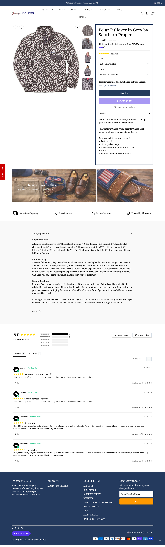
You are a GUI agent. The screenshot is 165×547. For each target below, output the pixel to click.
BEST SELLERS (47, 10)
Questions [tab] (33, 354)
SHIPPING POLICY (91, 494)
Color (101, 69)
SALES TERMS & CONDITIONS (97, 502)
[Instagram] (15, 528)
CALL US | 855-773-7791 (94, 519)
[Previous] (15, 28)
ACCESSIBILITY (90, 515)
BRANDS (118, 10)
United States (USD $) (140, 532)
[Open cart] (152, 13)
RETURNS (88, 498)
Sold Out (124, 93)
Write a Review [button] (143, 335)
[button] (146, 383)
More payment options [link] (124, 107)
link (65, 262)
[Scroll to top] (160, 540)
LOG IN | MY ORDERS (57, 486)
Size (101, 58)
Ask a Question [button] (122, 335)
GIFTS (81, 17)
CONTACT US (89, 490)
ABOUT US (88, 486)
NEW (60, 10)
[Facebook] (13, 528)
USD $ (159, 3)
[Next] (21, 28)
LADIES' (87, 10)
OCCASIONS (103, 10)
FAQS (86, 510)
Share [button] (18, 383)
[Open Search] (142, 13)
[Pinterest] (19, 528)
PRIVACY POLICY (91, 506)
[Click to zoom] (77, 28)
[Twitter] (22, 528)
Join (136, 501)
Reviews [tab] (18, 354)
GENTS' (73, 10)
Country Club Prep (37, 539)
